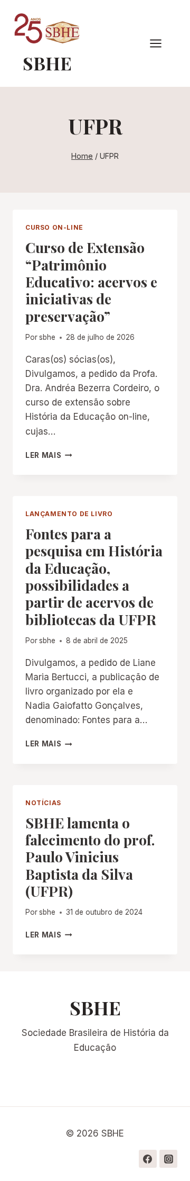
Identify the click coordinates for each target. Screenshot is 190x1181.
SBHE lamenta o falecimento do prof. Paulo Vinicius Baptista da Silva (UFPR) (90, 857)
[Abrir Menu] (161, 43)
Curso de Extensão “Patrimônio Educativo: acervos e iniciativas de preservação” (91, 282)
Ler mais (48, 455)
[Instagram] (168, 1159)
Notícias (43, 803)
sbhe (47, 337)
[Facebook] (148, 1159)
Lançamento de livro (68, 514)
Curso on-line (54, 227)
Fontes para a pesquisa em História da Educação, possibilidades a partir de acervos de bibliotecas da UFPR (94, 576)
